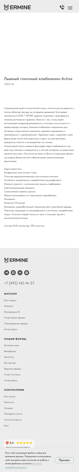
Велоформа (10, 351)
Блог (6, 425)
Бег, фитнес (10, 362)
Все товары (10, 300)
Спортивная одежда (14, 317)
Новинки (8, 306)
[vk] (19, 272)
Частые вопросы (13, 419)
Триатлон (9, 356)
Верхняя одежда (12, 368)
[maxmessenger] (13, 272)
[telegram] (6, 272)
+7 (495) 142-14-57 (19, 283)
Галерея (8, 408)
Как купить (9, 396)
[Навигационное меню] (70, 8)
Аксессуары (10, 329)
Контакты (9, 402)
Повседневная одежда (16, 323)
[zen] (26, 272)
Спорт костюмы (12, 374)
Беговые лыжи (11, 345)
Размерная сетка (13, 413)
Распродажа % (12, 311)
